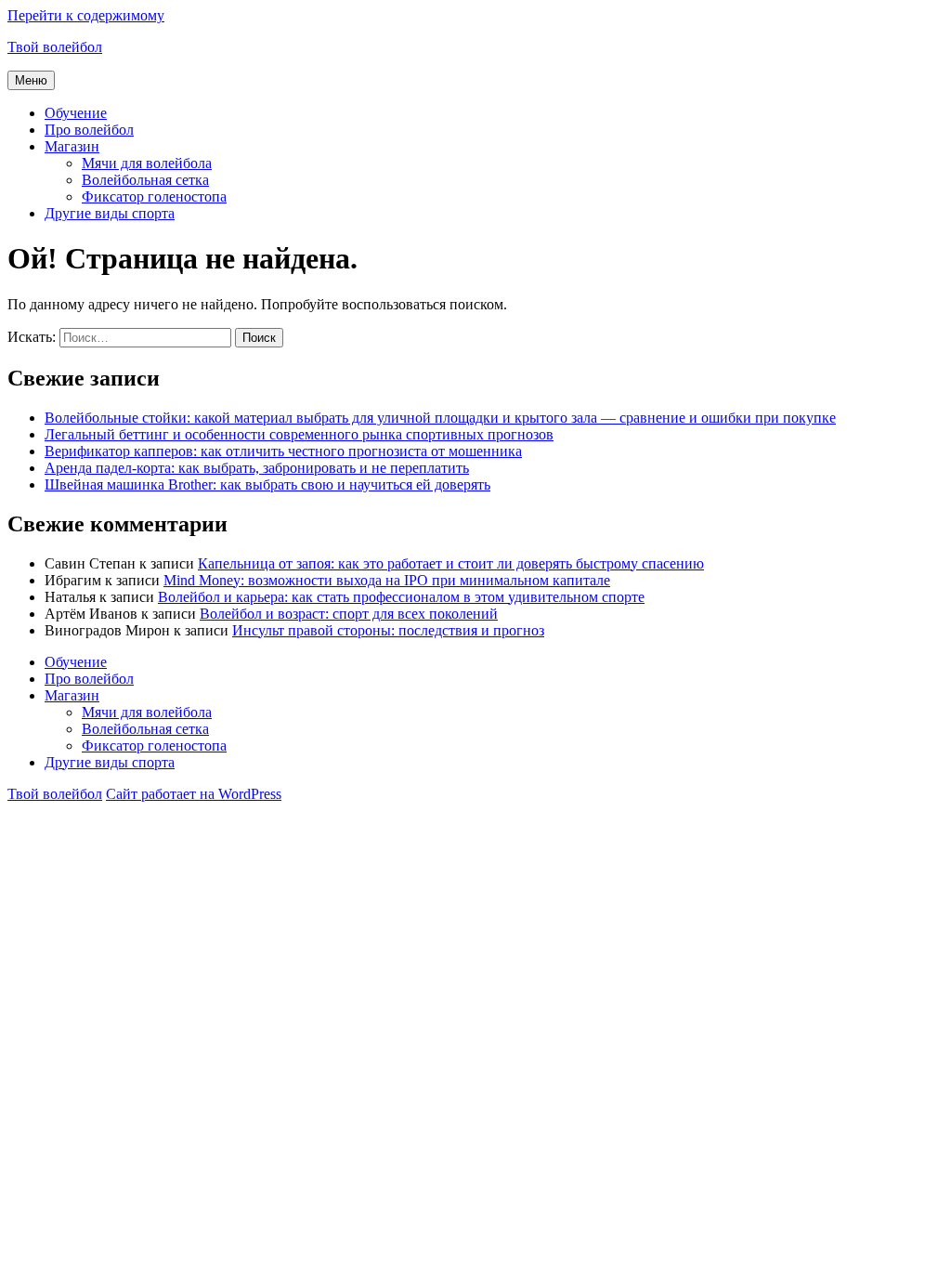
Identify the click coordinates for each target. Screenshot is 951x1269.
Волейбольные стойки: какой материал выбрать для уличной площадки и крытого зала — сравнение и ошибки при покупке (440, 417)
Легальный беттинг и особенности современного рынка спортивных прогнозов (299, 434)
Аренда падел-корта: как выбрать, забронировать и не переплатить (257, 468)
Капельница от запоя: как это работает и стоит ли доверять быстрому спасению (451, 563)
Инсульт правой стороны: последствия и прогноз (388, 630)
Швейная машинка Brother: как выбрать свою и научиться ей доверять (267, 484)
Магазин (72, 146)
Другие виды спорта (110, 213)
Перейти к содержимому (85, 15)
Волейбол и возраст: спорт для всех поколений (349, 613)
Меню (31, 80)
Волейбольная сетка (145, 180)
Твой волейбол (54, 47)
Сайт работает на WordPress (193, 794)
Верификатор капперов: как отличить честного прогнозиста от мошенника (283, 451)
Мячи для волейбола (147, 163)
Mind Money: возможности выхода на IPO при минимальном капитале (386, 580)
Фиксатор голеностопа (154, 196)
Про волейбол (89, 129)
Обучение (76, 113)
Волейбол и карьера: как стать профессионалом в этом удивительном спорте (401, 597)
